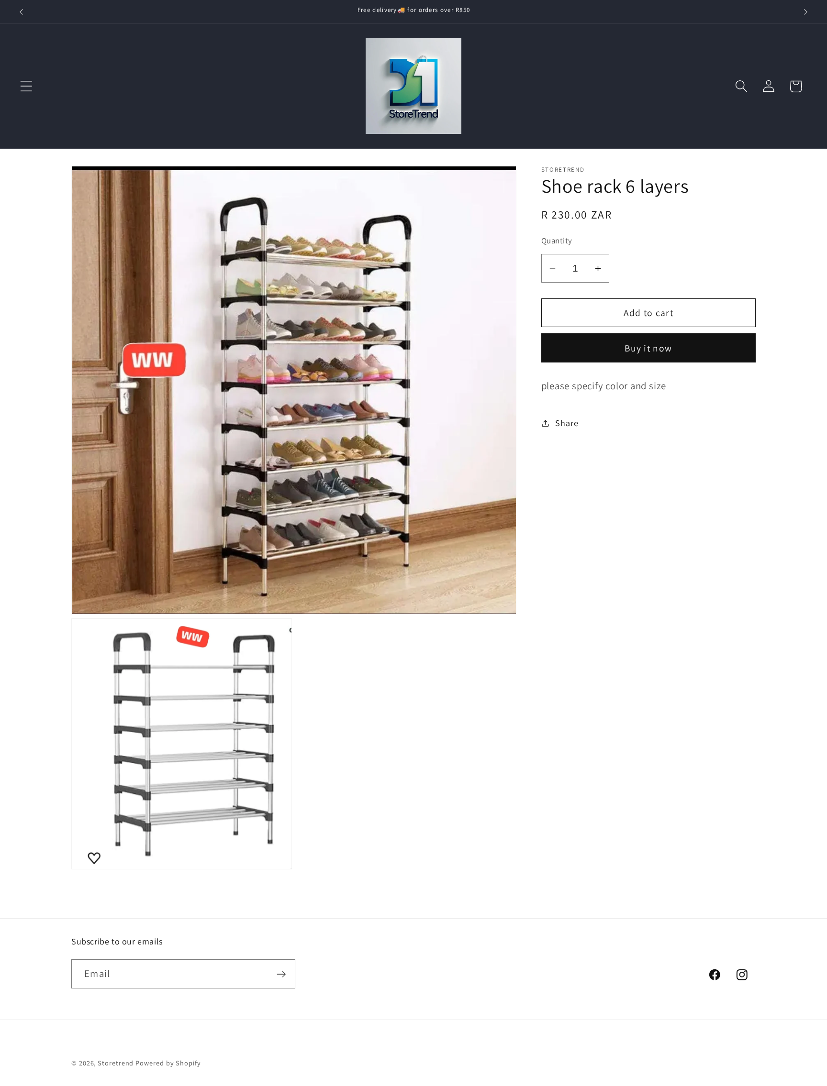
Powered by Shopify (168, 1062)
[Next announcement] (805, 11)
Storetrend (116, 1062)
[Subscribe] (281, 974)
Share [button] (566, 422)
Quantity (556, 240)
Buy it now (648, 348)
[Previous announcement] (21, 11)
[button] (26, 86)
